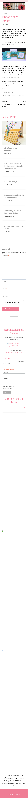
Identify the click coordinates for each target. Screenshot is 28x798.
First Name (5, 372)
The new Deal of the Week (7, 104)
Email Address (6, 363)
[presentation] (14, 133)
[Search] (24, 407)
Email (5, 289)
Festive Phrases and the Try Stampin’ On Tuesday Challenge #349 (14, 166)
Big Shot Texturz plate (8, 92)
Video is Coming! (10, 182)
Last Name (5, 378)
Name (5, 281)
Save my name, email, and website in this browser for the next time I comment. (14, 302)
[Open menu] (14, 1)
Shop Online (18, 352)
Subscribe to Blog (8, 388)
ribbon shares (21, 95)
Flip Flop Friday (21, 103)
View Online (9, 352)
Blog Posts (5, 13)
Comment (5, 255)
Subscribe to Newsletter (10, 386)
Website (5, 296)
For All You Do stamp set (9, 95)
